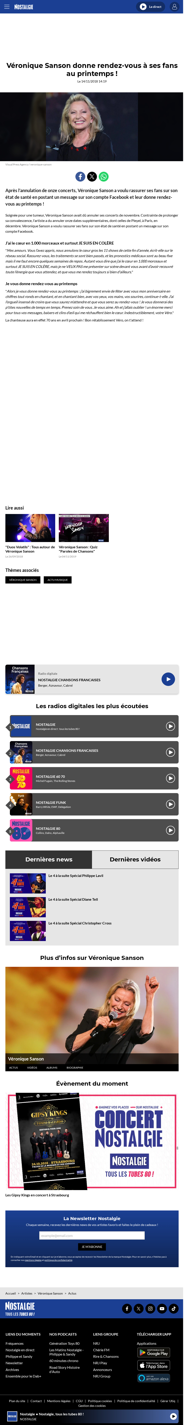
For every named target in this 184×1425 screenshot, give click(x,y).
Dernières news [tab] (48, 859)
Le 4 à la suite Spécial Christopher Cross (80, 923)
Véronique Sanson (26, 1058)
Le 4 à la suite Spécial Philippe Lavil (75, 875)
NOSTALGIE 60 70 (50, 776)
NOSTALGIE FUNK (51, 802)
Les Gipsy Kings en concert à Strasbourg (37, 1195)
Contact (36, 1401)
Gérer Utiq (167, 1401)
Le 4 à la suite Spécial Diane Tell (73, 899)
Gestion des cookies (92, 1406)
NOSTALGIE (45, 724)
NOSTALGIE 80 (48, 828)
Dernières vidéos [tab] (135, 859)
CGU (79, 1401)
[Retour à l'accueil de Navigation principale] (24, 7)
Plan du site (17, 1401)
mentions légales (33, 1260)
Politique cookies (100, 1401)
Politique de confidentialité (136, 1401)
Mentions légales (58, 1401)
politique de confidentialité (58, 1260)
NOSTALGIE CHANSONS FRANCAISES (69, 680)
